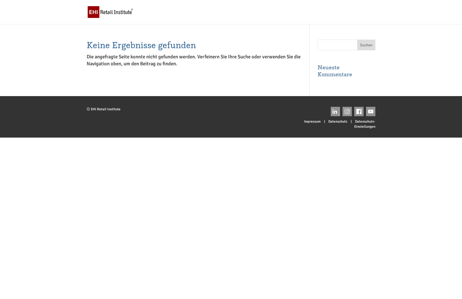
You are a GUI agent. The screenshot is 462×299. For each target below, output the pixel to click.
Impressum (312, 121)
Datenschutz (337, 121)
